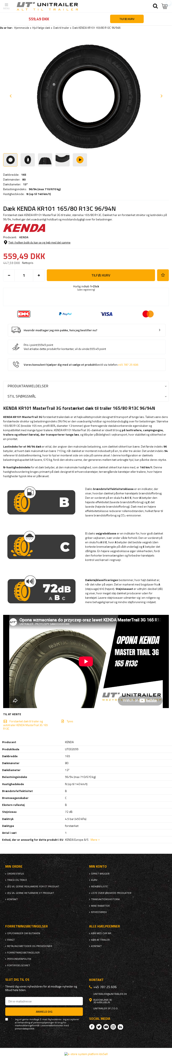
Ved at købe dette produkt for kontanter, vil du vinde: (57, 349)
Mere (94, 839)
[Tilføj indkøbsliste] (163, 275)
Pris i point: (31, 345)
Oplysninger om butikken (23, 933)
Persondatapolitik (19, 959)
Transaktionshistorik (105, 899)
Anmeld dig (44, 1011)
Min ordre (13, 866)
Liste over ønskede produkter (111, 893)
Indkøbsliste (99, 886)
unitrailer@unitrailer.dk (110, 994)
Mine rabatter (100, 906)
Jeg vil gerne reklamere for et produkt (33, 886)
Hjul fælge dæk (41, 28)
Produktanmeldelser (28, 386)
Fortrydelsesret (18, 965)
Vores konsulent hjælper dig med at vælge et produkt (81, 365)
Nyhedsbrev (99, 912)
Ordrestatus (15, 873)
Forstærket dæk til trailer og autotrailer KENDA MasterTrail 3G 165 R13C (25, 725)
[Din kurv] (164, 6)
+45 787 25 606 (128, 364)
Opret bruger (100, 873)
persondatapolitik (24, 1028)
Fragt (11, 940)
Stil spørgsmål (22, 396)
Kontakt (12, 899)
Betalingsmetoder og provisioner (29, 946)
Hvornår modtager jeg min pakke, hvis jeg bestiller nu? (60, 330)
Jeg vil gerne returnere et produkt (30, 893)
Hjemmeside (21, 28)
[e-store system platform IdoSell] (86, 1054)
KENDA (23, 237)
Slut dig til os (17, 980)
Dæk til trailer (61, 28)
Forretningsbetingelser (23, 952)
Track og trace (17, 880)
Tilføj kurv (100, 275)
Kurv (94, 880)
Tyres (70, 721)
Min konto (98, 866)
